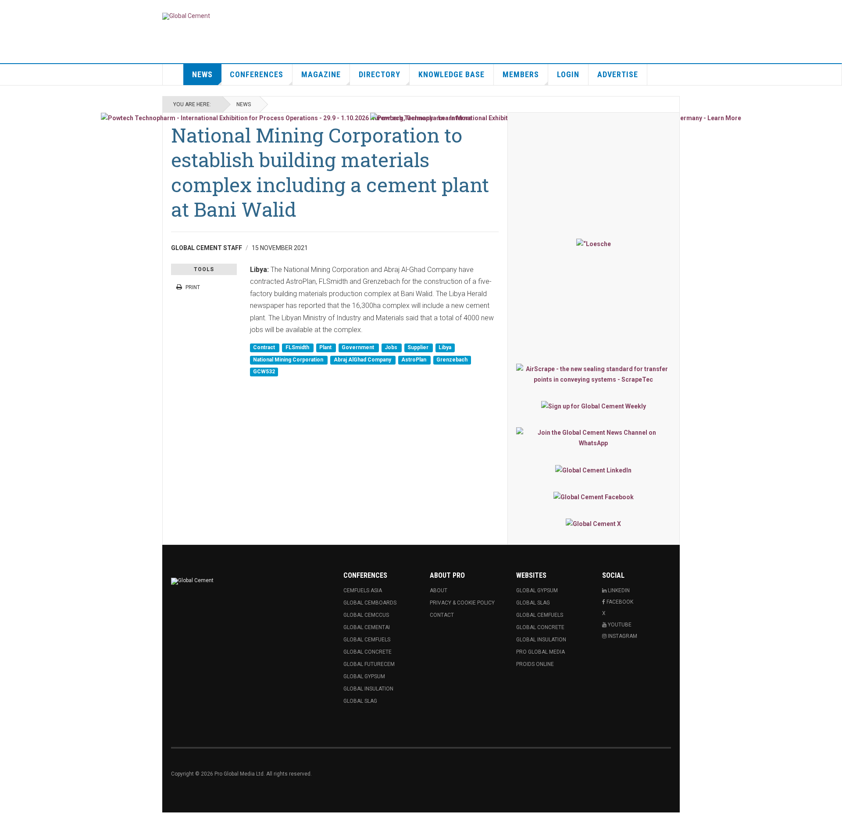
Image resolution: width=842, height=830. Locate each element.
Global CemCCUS (366, 615)
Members (521, 74)
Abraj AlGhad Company (363, 360)
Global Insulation (368, 689)
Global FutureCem (369, 664)
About (438, 590)
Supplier (418, 348)
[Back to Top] (8, 821)
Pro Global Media (540, 652)
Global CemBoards (369, 603)
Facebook (619, 602)
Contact (442, 615)
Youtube (619, 625)
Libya (445, 348)
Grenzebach (451, 360)
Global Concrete (367, 652)
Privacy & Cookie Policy (462, 603)
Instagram (622, 636)
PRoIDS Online (535, 664)
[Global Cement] (186, 16)
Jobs (392, 348)
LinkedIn (618, 590)
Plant (326, 348)
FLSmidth (297, 348)
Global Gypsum (364, 676)
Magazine (321, 74)
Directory (379, 74)
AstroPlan (414, 360)
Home (173, 74)
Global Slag (360, 701)
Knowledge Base (451, 74)
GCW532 (264, 371)
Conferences (256, 74)
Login (568, 74)
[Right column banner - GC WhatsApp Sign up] (593, 437)
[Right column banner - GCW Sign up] (593, 406)
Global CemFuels (366, 640)
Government (358, 348)
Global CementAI (366, 627)
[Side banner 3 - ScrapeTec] (593, 374)
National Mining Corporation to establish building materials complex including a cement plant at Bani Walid (330, 172)
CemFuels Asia (362, 590)
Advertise (617, 74)
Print (192, 287)
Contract (264, 348)
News (202, 74)
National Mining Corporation (289, 360)
